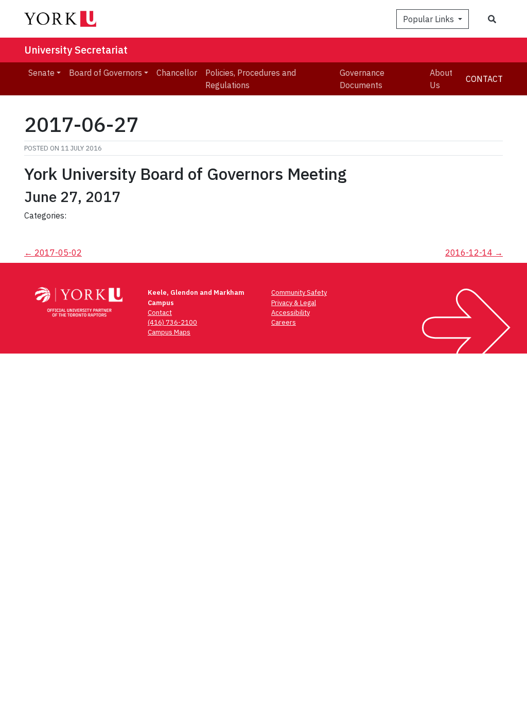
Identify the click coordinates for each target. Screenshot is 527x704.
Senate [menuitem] (41, 73)
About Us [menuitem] (441, 79)
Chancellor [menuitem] (176, 73)
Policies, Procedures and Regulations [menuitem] (250, 79)
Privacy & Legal (293, 302)
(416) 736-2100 (172, 322)
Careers (283, 322)
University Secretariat (76, 50)
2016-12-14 (474, 252)
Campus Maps (169, 332)
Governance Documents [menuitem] (362, 79)
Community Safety (299, 292)
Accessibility (290, 312)
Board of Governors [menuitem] (105, 73)
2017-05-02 (53, 252)
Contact (484, 79)
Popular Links (429, 19)
